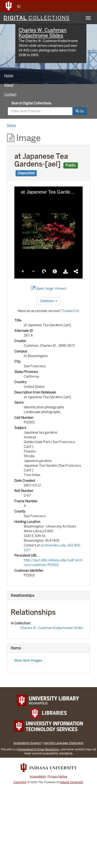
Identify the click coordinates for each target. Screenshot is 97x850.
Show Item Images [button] (28, 660)
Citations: (47, 301)
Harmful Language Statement (64, 743)
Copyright (20, 782)
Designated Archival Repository (38, 749)
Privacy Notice (57, 776)
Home (8, 75)
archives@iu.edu (53, 545)
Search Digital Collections (31, 103)
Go (81, 111)
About (8, 85)
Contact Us (70, 311)
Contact (10, 94)
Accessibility (38, 776)
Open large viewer (50, 288)
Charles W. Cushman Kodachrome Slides (42, 33)
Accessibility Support (27, 743)
